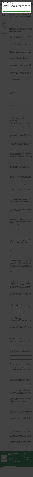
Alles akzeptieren (7, 11)
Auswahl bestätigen (16, 11)
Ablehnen (25, 11)
